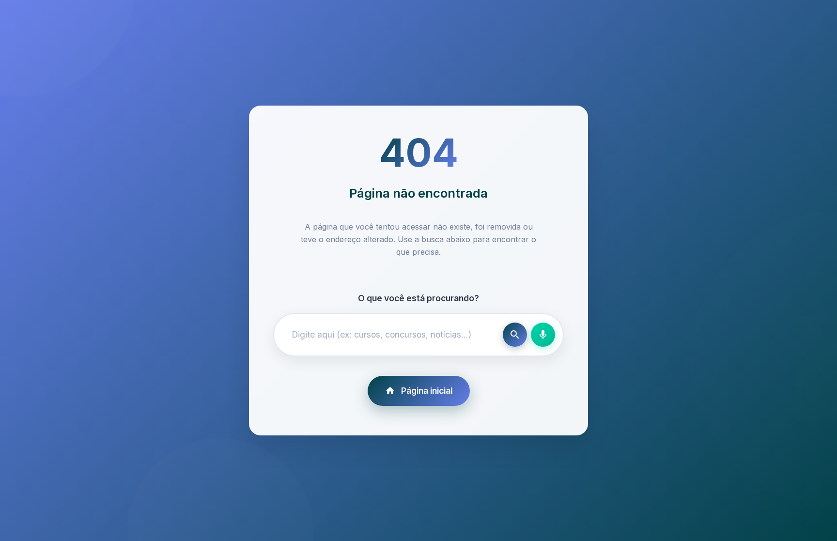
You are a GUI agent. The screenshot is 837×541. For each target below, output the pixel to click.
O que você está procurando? (418, 298)
